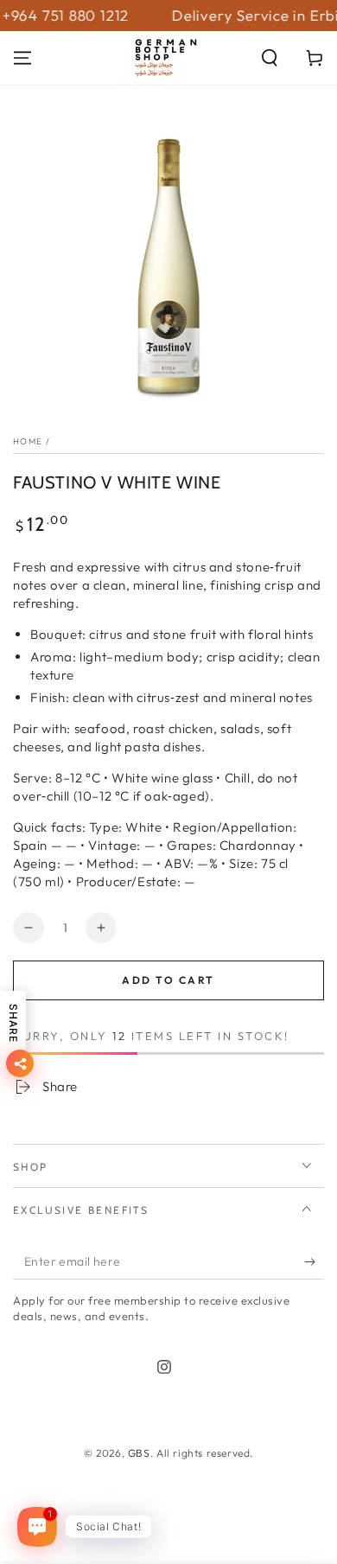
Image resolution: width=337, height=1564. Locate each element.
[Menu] (22, 58)
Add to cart (168, 980)
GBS (139, 1452)
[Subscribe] (314, 1262)
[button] (269, 58)
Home (27, 441)
